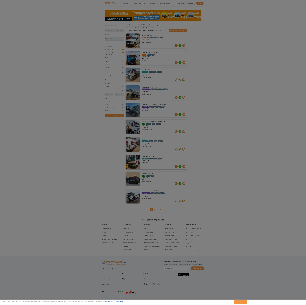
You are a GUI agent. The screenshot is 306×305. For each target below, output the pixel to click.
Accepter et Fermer (240, 302)
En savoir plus (228, 302)
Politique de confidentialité (116, 301)
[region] (153, 302)
